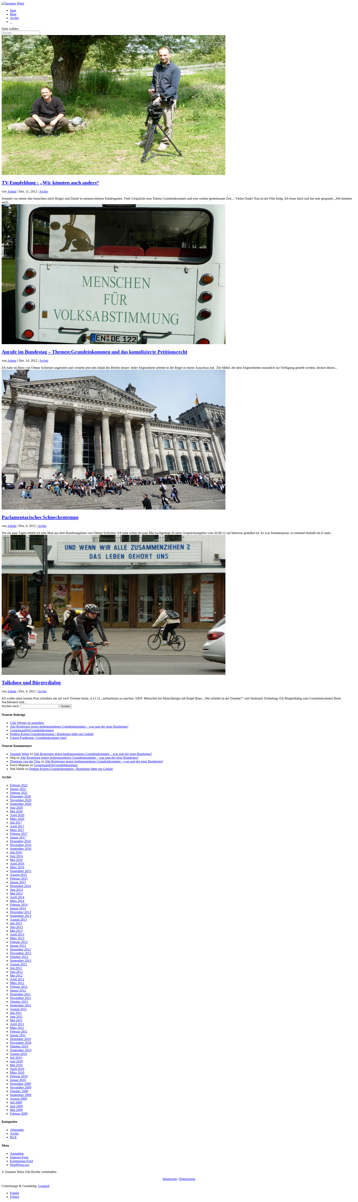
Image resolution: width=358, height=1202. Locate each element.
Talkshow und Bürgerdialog (31, 682)
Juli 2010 (16, 1057)
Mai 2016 (16, 860)
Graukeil (43, 1186)
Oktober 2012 (19, 957)
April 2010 (17, 1069)
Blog (13, 14)
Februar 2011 (18, 1031)
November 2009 (20, 1087)
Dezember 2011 (20, 994)
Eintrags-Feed (19, 1157)
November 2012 (20, 953)
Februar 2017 (19, 833)
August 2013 (18, 919)
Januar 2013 (18, 945)
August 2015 (18, 875)
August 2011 (18, 1009)
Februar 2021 (19, 792)
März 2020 (17, 819)
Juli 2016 (16, 852)
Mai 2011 (16, 1020)
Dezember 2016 (20, 841)
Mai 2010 (16, 1065)
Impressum (170, 1179)
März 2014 (17, 901)
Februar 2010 (19, 1076)
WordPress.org (19, 1165)
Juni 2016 (16, 856)
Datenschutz (187, 1179)
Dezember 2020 (20, 796)
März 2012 (17, 983)
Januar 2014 (18, 908)
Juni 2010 (16, 1061)
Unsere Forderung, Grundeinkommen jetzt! (38, 737)
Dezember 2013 (20, 912)
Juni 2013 (16, 927)
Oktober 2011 (19, 1001)
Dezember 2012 (20, 949)
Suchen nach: (10, 706)
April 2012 (17, 979)
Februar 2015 (19, 878)
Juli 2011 (16, 1013)
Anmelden (17, 1153)
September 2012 (20, 960)
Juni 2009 (16, 1106)
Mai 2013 (16, 930)
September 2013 (20, 916)
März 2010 (17, 1072)
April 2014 (17, 897)
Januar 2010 (18, 1080)
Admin (11, 191)
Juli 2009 (16, 1102)
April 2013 (17, 934)
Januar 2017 (18, 837)
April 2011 (17, 1024)
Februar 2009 (19, 1113)
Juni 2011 (16, 1016)
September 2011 (20, 1005)
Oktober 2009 (19, 1091)
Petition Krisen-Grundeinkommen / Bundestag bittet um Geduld (51, 734)
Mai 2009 (16, 1110)
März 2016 (17, 867)
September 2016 (20, 848)
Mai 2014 (16, 893)
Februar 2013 (19, 942)
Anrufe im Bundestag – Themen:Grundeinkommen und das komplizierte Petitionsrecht (94, 352)
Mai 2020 (16, 811)
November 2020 (20, 800)
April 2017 (17, 826)
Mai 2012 (16, 975)
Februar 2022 (19, 785)
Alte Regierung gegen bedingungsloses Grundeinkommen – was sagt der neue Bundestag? (69, 726)
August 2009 (18, 1098)
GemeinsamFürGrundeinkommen (32, 730)
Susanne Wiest (19, 754)
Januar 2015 (18, 882)
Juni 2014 (16, 889)
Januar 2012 (18, 990)
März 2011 (17, 1028)
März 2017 (17, 830)
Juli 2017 (16, 822)
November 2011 (20, 998)
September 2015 (20, 871)
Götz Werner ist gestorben (27, 723)
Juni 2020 (16, 807)
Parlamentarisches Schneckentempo (40, 517)
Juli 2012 (16, 968)
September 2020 (20, 804)
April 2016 (17, 863)
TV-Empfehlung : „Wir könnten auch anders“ (50, 182)
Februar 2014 (19, 904)
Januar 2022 (18, 789)
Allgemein (17, 1130)
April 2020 (17, 815)
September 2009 (20, 1095)
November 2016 (20, 845)
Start (13, 10)
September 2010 (20, 1050)
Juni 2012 (16, 972)
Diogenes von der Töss (25, 761)
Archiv (14, 18)
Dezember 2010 (20, 1039)
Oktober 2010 (19, 1046)
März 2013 (17, 938)
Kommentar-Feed (21, 1161)
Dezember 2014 (20, 886)
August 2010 (18, 1054)
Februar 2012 (19, 986)
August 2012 (18, 964)
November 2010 (20, 1042)
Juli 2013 (16, 923)
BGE (13, 1137)
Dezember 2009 (20, 1083)
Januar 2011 (18, 1035)
